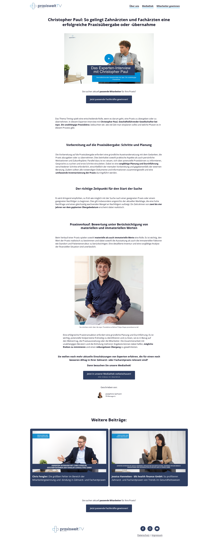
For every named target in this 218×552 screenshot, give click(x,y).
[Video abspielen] (109, 58)
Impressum (157, 535)
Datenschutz (143, 535)
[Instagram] (150, 528)
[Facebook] (142, 528)
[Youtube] (157, 528)
